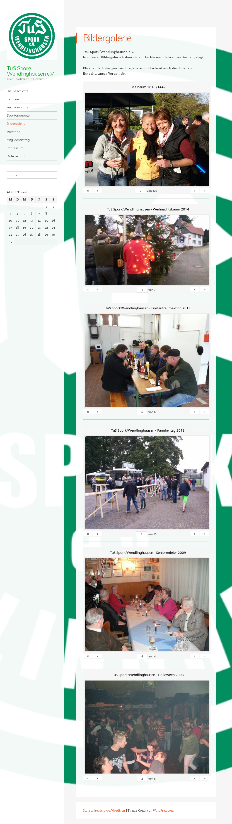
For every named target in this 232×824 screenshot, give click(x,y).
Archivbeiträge (17, 107)
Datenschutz (16, 156)
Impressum (15, 148)
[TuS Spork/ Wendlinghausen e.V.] (32, 35)
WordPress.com (163, 810)
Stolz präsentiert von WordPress (104, 810)
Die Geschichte (17, 91)
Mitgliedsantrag (18, 140)
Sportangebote (18, 115)
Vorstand (13, 132)
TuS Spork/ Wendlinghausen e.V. (30, 71)
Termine (13, 99)
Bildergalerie (16, 124)
